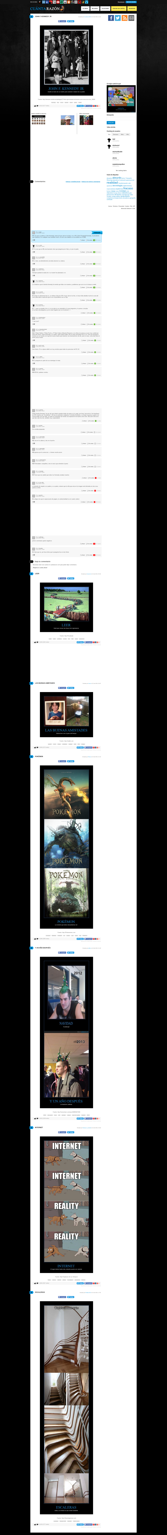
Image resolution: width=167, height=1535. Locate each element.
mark (75, 744)
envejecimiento (118, 198)
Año (127, 134)
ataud (71, 102)
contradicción (125, 194)
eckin (41, 245)
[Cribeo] (61, 2)
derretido (70, 1521)
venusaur (48, 935)
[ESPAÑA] (121, 112)
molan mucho (76, 1521)
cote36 (41, 292)
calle (129, 183)
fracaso (128, 188)
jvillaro (89, 948)
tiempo (59, 744)
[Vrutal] (58, 2)
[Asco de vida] (40, 2)
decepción (118, 194)
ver (64, 935)
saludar (66, 102)
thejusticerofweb (43, 329)
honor (61, 102)
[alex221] (33, 496)
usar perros (77, 1279)
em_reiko (42, 482)
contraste (109, 199)
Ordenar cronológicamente (73, 181)
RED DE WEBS (33, 2)
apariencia (109, 186)
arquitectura (119, 189)
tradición (83, 1115)
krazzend (89, 573)
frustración (122, 180)
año (59, 1115)
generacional (130, 180)
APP (134, 206)
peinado (64, 1115)
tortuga (83, 744)
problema (59, 638)
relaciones (110, 193)
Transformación (123, 183)
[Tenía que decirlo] (79, 2)
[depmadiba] (33, 437)
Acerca (110, 206)
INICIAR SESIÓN (131, 2)
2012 (45, 1115)
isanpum (41, 280)
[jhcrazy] (33, 305)
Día (109, 134)
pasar (76, 638)
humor (109, 191)
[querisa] (33, 426)
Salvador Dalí (63, 1521)
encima (64, 638)
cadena (54, 1279)
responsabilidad (111, 189)
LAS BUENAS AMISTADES (45, 683)
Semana (115, 134)
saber (54, 638)
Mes (122, 134)
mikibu (41, 356)
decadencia (126, 198)
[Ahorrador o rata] (83, 2)
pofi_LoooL (41, 345)
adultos (118, 196)
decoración (50, 1115)
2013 (88, 1115)
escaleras (56, 1521)
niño (79, 744)
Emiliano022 (88, 1292)
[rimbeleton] (33, 269)
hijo (58, 102)
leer (69, 638)
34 (31, 683)
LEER (37, 573)
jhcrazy (41, 304)
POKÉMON (39, 756)
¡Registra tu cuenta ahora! (40, 567)
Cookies (127, 206)
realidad (112, 182)
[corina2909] (33, 258)
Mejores (95, 8)
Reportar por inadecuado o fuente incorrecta (91, 108)
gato (130, 193)
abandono (116, 180)
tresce (89, 683)
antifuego (41, 537)
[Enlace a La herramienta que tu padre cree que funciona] (38, 124)
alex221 (41, 495)
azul (72, 935)
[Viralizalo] (86, 2)
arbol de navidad (76, 1115)
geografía (133, 198)
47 (31, 574)
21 (31, 1127)
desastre (109, 178)
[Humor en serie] (65, 2)
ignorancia (81, 638)
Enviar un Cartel (119, 8)
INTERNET (39, 1127)
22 (31, 16)
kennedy (53, 102)
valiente (59, 1279)
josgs (40, 232)
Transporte (129, 178)
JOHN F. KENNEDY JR (43, 16)
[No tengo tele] (72, 2)
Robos (89, 756)
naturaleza (125, 193)
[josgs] (33, 232)
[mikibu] (33, 357)
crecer (54, 744)
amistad (70, 744)
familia (123, 196)
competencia (110, 198)
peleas (64, 1279)
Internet (83, 1279)
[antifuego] (33, 537)
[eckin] (33, 246)
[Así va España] (50, 2)
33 (31, 756)
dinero (119, 193)
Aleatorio (105, 8)
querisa (40, 425)
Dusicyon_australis (87, 1127)
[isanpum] (33, 281)
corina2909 (42, 257)
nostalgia (122, 191)
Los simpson (70, 1279)
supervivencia (127, 186)
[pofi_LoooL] (33, 346)
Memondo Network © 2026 (128, 208)
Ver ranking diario (121, 170)
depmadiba (42, 436)
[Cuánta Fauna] (68, 2)
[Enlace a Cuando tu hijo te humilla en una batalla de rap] (86, 124)
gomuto (41, 368)
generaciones (110, 194)
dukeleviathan (42, 317)
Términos (115, 206)
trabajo (113, 191)
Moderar (132, 8)
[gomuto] (33, 369)
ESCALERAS (40, 1292)
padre (75, 102)
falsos (49, 1279)
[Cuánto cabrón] (54, 2)
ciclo (127, 191)
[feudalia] (33, 472)
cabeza (69, 1115)
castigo (114, 196)
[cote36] (33, 292)
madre (80, 102)
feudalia (41, 471)
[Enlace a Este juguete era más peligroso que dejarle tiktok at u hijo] (53, 124)
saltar (50, 638)
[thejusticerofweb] (33, 330)
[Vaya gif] (75, 2)
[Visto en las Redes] (47, 2)
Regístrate (121, 2)
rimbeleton (41, 268)
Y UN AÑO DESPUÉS (43, 948)
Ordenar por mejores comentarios (90, 181)
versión (68, 935)
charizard (60, 935)
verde (76, 935)
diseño (127, 196)
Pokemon (85, 935)
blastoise (54, 935)
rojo (80, 935)
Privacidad (121, 206)
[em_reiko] (33, 483)
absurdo (116, 177)
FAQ (131, 206)
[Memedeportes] (43, 2)
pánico (123, 178)
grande (50, 744)
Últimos (85, 8)
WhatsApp (109, 180)
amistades (64, 744)
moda (117, 191)
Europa (116, 193)
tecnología (117, 185)
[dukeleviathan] (33, 318)
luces (55, 1115)
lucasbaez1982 (87, 16)
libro (72, 638)
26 (31, 1292)
